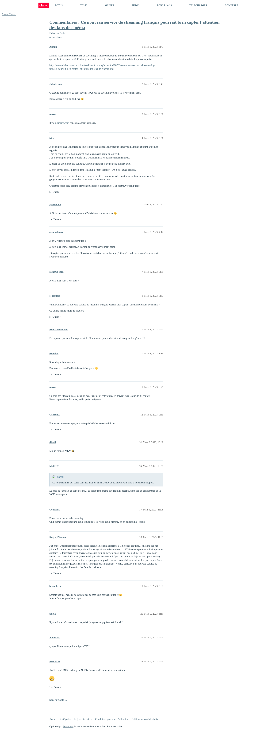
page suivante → (58, 700)
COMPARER (231, 5)
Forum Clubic (9, 14)
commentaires (55, 37)
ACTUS (59, 5)
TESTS (84, 5)
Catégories (65, 719)
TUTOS (135, 5)
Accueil (53, 719)
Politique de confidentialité (145, 719)
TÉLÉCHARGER (198, 5)
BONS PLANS (164, 5)
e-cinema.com (62, 123)
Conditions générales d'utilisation (111, 719)
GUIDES (109, 5)
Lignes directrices (83, 719)
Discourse (68, 726)
